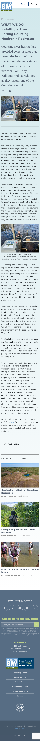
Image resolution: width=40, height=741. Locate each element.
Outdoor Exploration (10, 575)
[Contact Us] (35, 608)
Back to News (13, 444)
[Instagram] (12, 608)
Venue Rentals (20, 677)
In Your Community (20, 691)
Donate (23, 4)
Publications (20, 682)
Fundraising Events (20, 686)
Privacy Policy (20, 729)
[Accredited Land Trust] (20, 707)
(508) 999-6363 (20, 651)
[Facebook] (5, 608)
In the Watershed (8, 496)
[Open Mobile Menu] (36, 4)
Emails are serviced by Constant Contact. (27, 635)
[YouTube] (20, 608)
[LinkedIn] (27, 608)
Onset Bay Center (20, 672)
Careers (20, 696)
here (12, 422)
